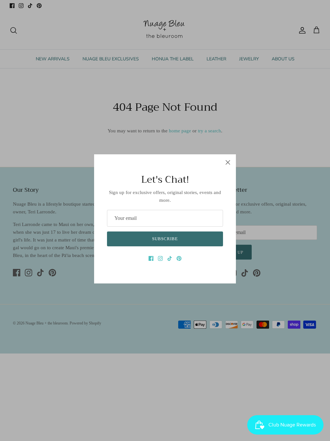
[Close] (228, 162)
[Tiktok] (169, 258)
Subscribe (165, 238)
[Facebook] (151, 258)
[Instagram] (160, 258)
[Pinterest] (179, 258)
